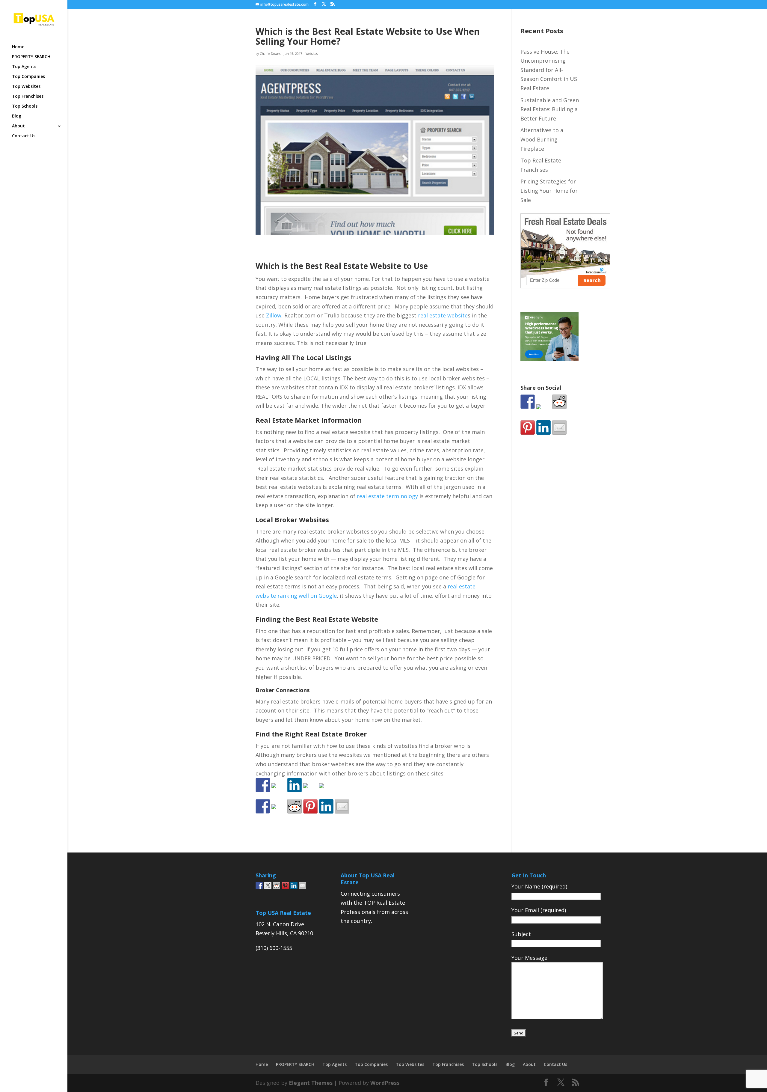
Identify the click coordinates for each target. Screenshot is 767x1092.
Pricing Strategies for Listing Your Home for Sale (549, 190)
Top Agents (24, 66)
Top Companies (28, 76)
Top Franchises (27, 96)
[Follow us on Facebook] (263, 785)
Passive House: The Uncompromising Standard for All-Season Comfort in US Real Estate (548, 70)
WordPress (384, 1082)
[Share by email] (342, 806)
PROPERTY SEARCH (31, 57)
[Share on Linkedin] (326, 806)
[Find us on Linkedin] (294, 785)
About (18, 126)
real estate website (443, 315)
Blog (16, 116)
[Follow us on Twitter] (278, 790)
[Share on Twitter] (278, 811)
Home (18, 47)
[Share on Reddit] (294, 806)
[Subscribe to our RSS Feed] (310, 790)
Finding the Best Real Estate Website (317, 618)
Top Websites (26, 86)
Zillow (273, 315)
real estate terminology (387, 496)
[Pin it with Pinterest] (310, 806)
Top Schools (24, 106)
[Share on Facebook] (263, 806)
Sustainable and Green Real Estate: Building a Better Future (549, 109)
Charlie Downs (270, 54)
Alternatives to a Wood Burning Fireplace (541, 139)
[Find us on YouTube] (326, 790)
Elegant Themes (311, 1082)
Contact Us (23, 136)
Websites (312, 54)
